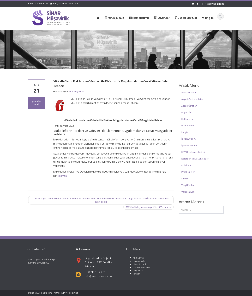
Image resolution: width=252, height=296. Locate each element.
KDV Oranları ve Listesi (193, 151)
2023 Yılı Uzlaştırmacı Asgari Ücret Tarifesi (148, 207)
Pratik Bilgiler (188, 171)
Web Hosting (71, 292)
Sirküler (185, 178)
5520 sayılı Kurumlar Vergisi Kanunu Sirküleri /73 (42, 261)
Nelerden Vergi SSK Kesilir (194, 158)
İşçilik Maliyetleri (189, 145)
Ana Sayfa (138, 257)
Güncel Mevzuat (141, 267)
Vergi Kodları (188, 185)
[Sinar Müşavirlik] (51, 17)
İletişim (185, 132)
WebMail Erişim (215, 3)
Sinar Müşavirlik (76, 91)
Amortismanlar (189, 92)
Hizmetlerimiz (188, 125)
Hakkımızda (187, 119)
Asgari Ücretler (189, 105)
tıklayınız (62, 175)
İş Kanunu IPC (188, 138)
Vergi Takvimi (188, 191)
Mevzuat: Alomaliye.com (40, 292)
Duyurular (186, 112)
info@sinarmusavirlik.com (65, 3)
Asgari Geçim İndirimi (192, 99)
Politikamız (187, 165)
